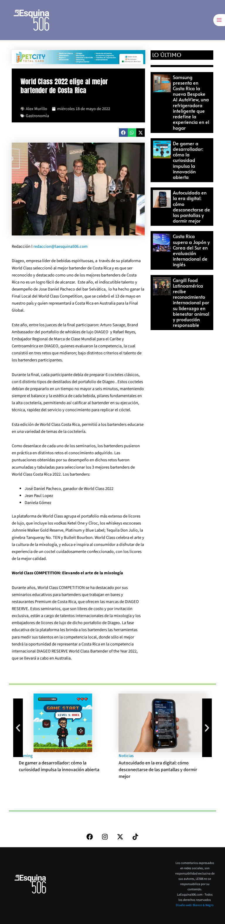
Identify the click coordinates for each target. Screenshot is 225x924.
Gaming (26, 756)
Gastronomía (37, 116)
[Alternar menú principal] (219, 20)
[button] (123, 132)
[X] (120, 837)
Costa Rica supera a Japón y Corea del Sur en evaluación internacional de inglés (191, 250)
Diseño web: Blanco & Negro (195, 905)
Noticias (126, 756)
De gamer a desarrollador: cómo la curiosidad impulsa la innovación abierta (188, 160)
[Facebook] (89, 837)
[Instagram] (105, 837)
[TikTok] (135, 837)
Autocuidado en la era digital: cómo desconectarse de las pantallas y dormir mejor (191, 206)
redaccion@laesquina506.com (60, 246)
